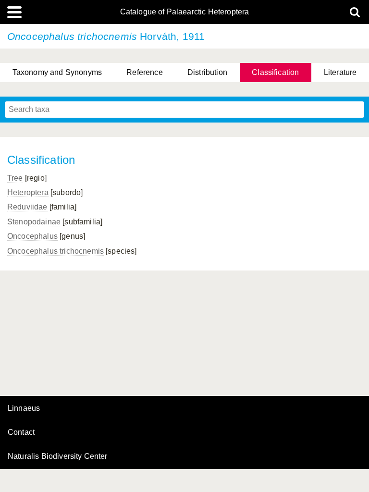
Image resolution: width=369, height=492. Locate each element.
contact (21, 432)
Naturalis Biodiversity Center (58, 456)
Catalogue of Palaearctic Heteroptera (184, 12)
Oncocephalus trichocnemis (55, 251)
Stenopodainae (34, 222)
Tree (15, 178)
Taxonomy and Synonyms (57, 72)
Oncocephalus (32, 236)
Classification (275, 72)
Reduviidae (27, 207)
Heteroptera (28, 192)
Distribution (207, 72)
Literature (340, 72)
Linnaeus (24, 408)
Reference (144, 72)
